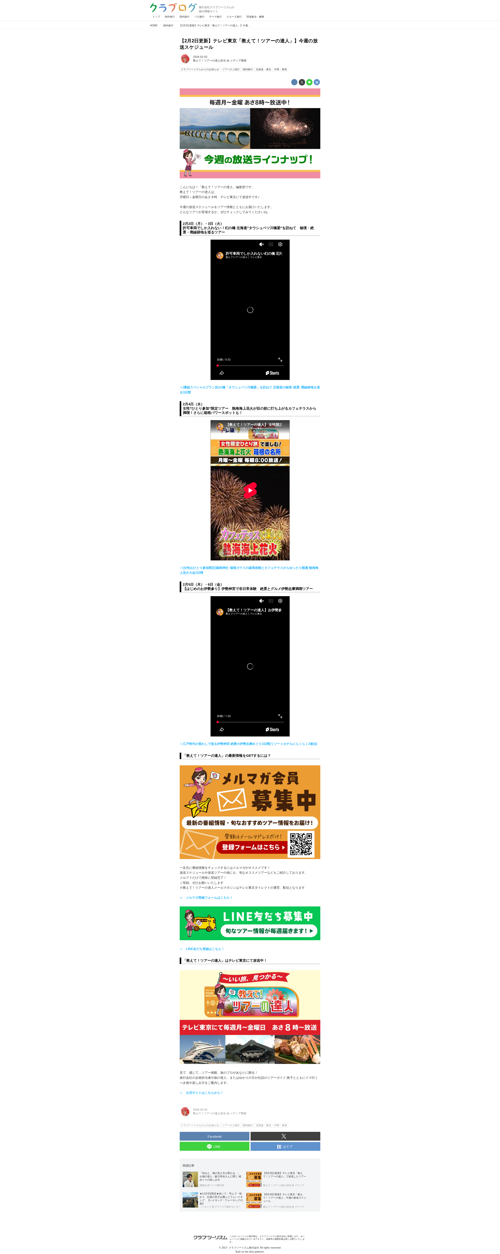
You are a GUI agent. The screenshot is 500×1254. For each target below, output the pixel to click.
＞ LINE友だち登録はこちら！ (202, 949)
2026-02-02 (200, 56)
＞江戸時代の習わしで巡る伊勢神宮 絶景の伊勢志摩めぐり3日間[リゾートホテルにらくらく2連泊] (248, 743)
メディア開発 (238, 60)
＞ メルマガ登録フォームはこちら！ (206, 897)
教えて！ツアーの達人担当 (209, 60)
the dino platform (254, 1251)
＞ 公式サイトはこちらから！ (201, 1092)
